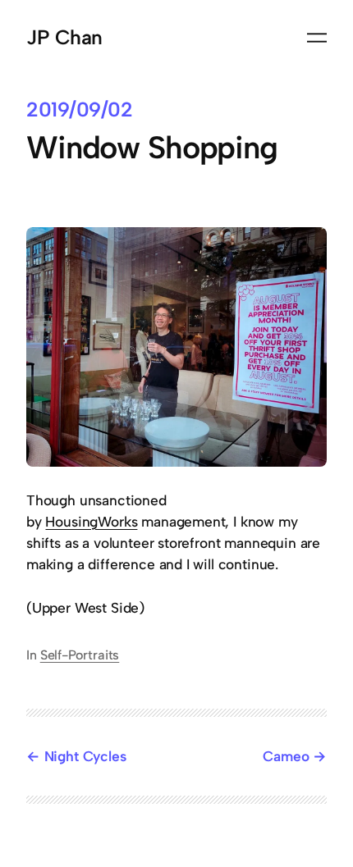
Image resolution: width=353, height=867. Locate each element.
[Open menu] (317, 38)
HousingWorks (91, 521)
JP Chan (64, 37)
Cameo (286, 756)
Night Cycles (85, 756)
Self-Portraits (80, 655)
